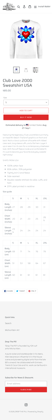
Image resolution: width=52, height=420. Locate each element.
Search (8, 323)
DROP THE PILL (21, 411)
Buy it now (26, 117)
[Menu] (35, 6)
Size (5, 97)
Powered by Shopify (35, 411)
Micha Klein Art (12, 330)
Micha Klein (15, 348)
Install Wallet (44, 6)
